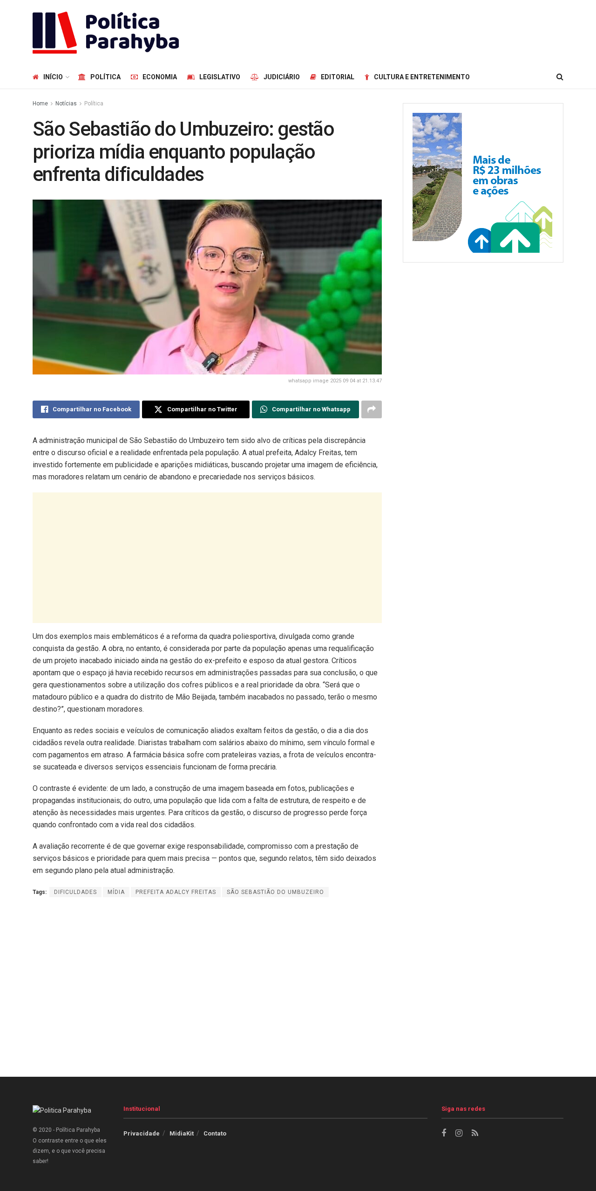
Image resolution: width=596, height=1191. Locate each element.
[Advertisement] (393, 31)
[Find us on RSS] (475, 1133)
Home (40, 103)
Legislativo (219, 77)
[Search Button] (559, 77)
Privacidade (141, 1133)
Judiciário (282, 77)
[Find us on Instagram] (458, 1133)
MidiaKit (181, 1133)
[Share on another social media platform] (371, 409)
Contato (214, 1133)
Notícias (66, 103)
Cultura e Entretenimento (422, 77)
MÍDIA (116, 892)
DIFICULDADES (75, 892)
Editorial (337, 77)
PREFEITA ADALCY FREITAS (175, 892)
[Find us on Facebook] (443, 1133)
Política (105, 77)
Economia (159, 77)
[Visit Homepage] (106, 33)
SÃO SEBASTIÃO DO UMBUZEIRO (275, 892)
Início (53, 77)
